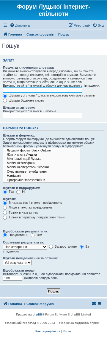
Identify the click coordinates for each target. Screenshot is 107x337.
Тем (38, 235)
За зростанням (65, 246)
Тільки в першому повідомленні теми (36, 217)
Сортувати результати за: (23, 242)
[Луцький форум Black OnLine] (42, 150)
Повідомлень (18, 235)
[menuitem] (20, 25)
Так (11, 191)
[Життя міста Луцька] (42, 155)
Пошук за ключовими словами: (28, 67)
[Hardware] (42, 176)
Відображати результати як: (25, 231)
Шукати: (9, 199)
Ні (23, 191)
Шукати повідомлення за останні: (30, 258)
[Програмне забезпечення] (42, 180)
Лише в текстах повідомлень (30, 207)
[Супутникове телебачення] (42, 172)
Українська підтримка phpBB (79, 322)
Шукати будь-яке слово (26, 100)
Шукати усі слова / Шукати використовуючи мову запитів (51, 95)
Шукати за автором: (19, 107)
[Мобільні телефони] (42, 163)
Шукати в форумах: (19, 135)
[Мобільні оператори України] (42, 167)
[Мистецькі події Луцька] (42, 159)
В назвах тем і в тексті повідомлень (35, 202)
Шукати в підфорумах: (21, 188)
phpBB (37, 314)
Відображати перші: (19, 270)
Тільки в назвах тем (23, 212)
